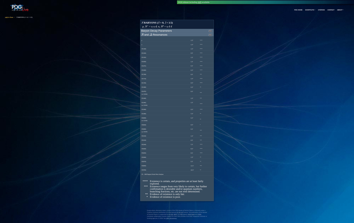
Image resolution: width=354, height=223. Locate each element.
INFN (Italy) (191, 214)
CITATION (321, 10)
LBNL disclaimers (171, 218)
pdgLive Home (9, 17)
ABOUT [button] (339, 10)
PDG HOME (298, 10)
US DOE (170, 214)
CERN (199, 214)
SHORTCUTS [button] (309, 10)
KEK (181, 214)
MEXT (175, 214)
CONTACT (330, 10)
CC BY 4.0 (180, 212)
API (199, 2)
